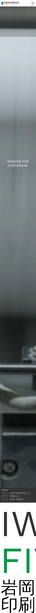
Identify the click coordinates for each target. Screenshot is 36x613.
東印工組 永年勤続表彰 (16, 499)
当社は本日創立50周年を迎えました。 (20, 493)
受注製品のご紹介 (15, 496)
